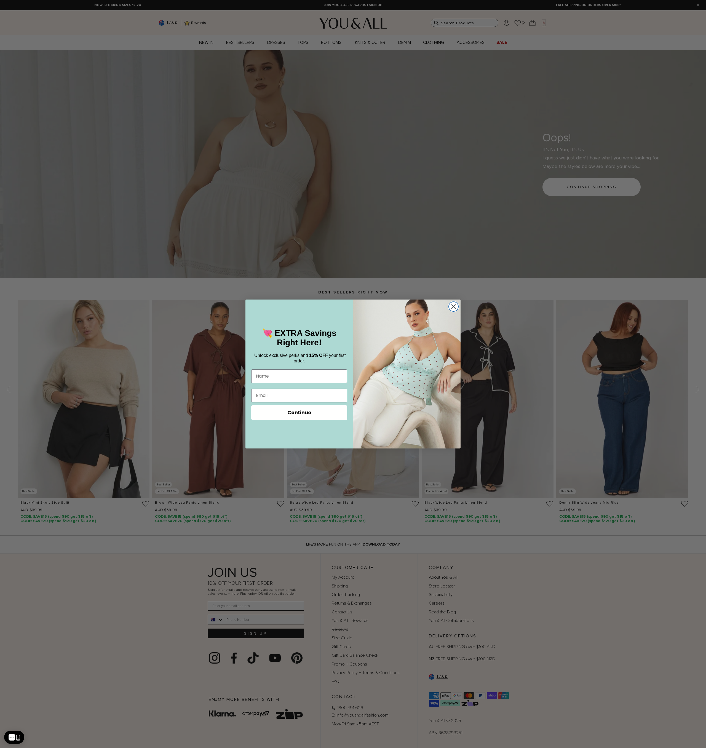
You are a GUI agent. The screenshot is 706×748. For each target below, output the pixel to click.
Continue (299, 412)
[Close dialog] (453, 306)
